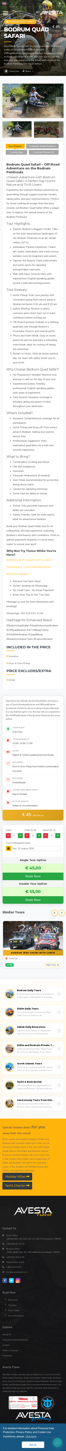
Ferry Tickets (13, 1310)
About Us (6, 1334)
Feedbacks (7, 1355)
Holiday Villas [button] (15, 1176)
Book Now (33, 876)
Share (28, 71)
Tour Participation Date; (18, 843)
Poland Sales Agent (15, 1262)
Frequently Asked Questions (15, 1340)
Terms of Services (10, 1350)
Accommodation (16, 1315)
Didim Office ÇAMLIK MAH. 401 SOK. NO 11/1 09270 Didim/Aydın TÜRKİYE (33, 1237)
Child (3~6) (30, 830)
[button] (5, 3)
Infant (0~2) (49, 830)
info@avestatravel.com (16, 1272)
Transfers (12, 1305)
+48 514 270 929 (13, 1267)
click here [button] (30, 1436)
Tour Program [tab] (15, 146)
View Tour (51, 965)
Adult (8, 830)
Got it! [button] (33, 1444)
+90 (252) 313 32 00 (15, 1257)
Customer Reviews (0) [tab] (43, 152)
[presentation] (4, 129)
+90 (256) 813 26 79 (15, 1244)
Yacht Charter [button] (15, 1185)
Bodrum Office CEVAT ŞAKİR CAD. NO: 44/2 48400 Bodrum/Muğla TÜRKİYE (33, 1251)
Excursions (13, 1300)
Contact (5, 1345)
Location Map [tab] (16, 152)
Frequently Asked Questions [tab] (42, 146)
